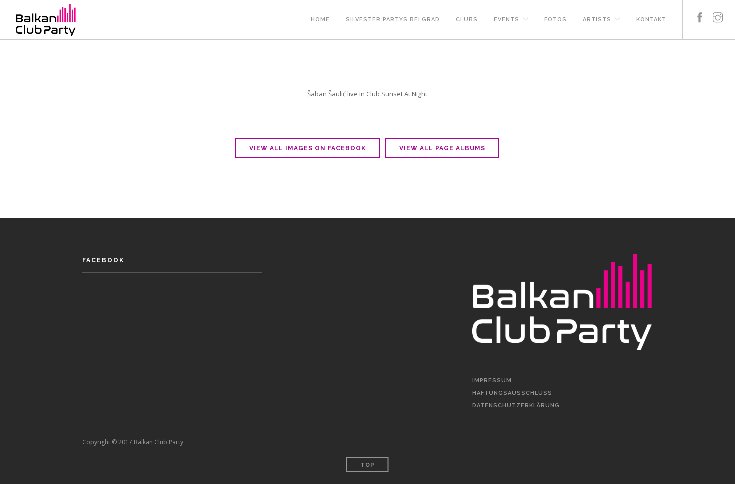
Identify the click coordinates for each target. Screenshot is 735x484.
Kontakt (651, 19)
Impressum (492, 380)
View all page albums (443, 148)
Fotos (555, 19)
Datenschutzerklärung (516, 405)
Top (367, 465)
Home (320, 19)
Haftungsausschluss (512, 393)
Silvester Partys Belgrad (393, 19)
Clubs (467, 19)
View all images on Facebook (308, 148)
